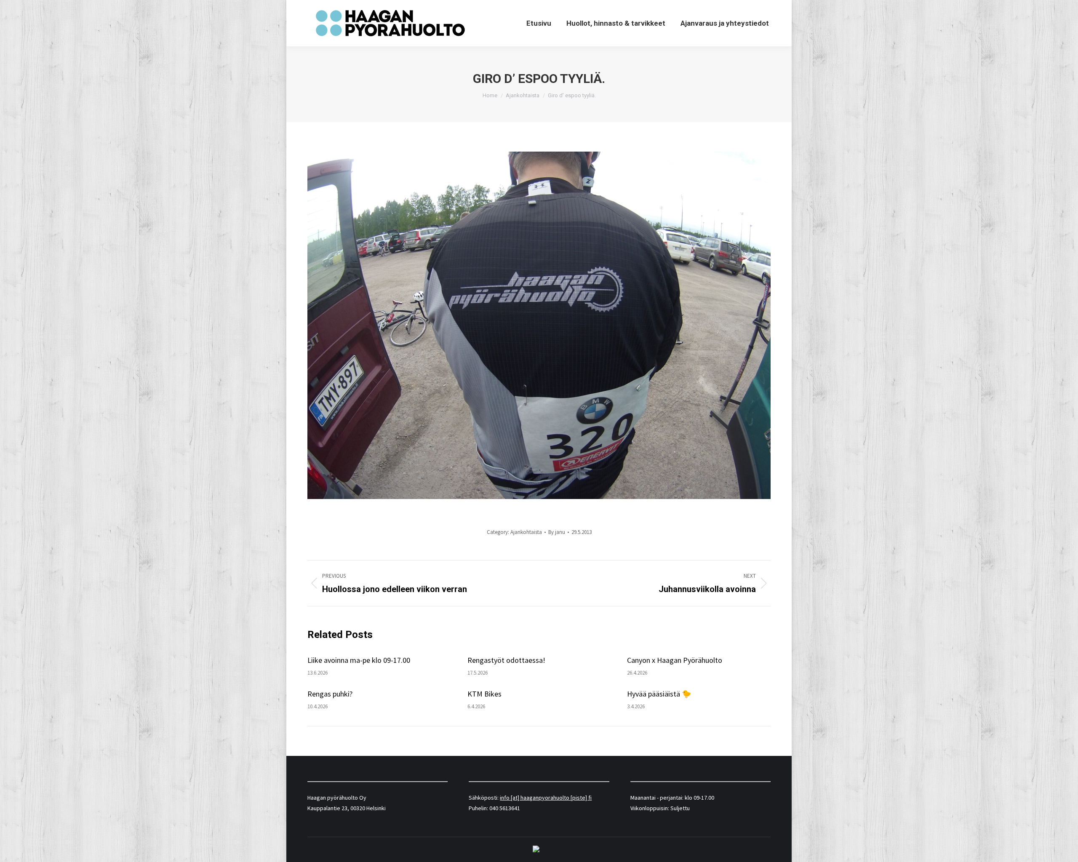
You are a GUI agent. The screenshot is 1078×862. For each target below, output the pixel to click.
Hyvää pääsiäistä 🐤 (659, 694)
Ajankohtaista (526, 532)
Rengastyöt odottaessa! (506, 660)
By (556, 532)
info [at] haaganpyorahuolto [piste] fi (546, 797)
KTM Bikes (484, 694)
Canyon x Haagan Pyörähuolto (674, 660)
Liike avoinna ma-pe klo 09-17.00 (358, 660)
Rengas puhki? (329, 694)
